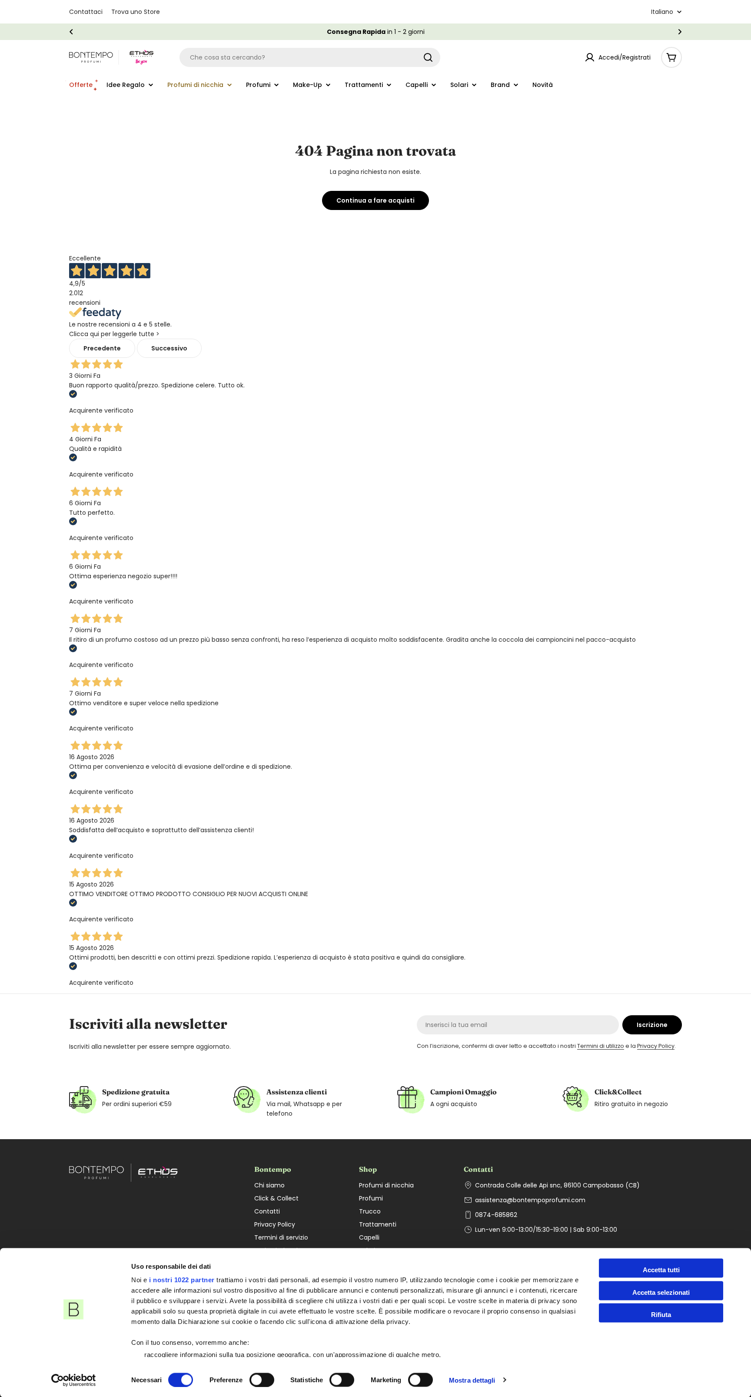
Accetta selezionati (661, 1292)
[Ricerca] (428, 57)
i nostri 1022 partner (182, 1280)
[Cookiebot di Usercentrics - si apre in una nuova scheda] (74, 1380)
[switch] (261, 1380)
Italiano (662, 12)
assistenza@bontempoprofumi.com (530, 1200)
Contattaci (86, 11)
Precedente (102, 348)
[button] (71, 31)
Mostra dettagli (472, 1380)
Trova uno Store (135, 11)
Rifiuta (661, 1314)
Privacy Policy (656, 1046)
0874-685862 (496, 1214)
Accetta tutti (661, 1270)
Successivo (169, 348)
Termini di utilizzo (600, 1046)
